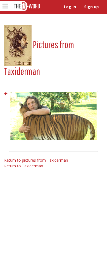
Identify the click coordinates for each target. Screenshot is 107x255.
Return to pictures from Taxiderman (36, 160)
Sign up (91, 6)
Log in (70, 6)
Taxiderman (22, 71)
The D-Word (26, 6)
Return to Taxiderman (23, 165)
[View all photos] (18, 44)
